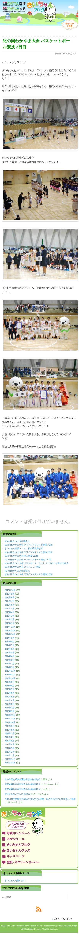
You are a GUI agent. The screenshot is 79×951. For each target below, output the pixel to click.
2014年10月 (10, 634)
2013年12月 (10, 671)
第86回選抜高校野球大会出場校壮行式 (22, 784)
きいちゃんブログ (39, 844)
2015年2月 (9, 619)
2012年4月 (9, 744)
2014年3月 (9, 660)
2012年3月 (9, 748)
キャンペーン (39, 833)
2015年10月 (10, 590)
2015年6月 (9, 605)
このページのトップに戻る (63, 919)
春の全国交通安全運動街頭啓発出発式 (22, 779)
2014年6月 (9, 649)
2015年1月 (9, 623)
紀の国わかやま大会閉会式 (17, 541)
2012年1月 (9, 755)
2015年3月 (9, 616)
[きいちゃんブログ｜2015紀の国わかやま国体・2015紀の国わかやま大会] (28, 11)
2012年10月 (10, 722)
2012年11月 (10, 719)
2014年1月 (9, 667)
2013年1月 (9, 711)
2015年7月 (9, 601)
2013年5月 (9, 697)
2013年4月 (9, 700)
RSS (39, 909)
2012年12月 (10, 715)
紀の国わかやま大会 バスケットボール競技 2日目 (28, 559)
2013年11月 (10, 675)
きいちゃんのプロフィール (39, 825)
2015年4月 (9, 612)
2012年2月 (9, 752)
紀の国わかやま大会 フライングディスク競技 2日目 (29, 552)
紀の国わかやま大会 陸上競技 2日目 (21, 556)
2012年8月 (9, 730)
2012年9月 (9, 726)
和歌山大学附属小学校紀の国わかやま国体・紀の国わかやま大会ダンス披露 (40, 799)
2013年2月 (9, 707)
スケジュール (39, 839)
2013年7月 (9, 689)
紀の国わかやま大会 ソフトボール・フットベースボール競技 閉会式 (36, 563)
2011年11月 (10, 763)
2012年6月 (9, 737)
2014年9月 (9, 638)
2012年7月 (9, 733)
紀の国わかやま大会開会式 (17, 570)
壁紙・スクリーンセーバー (39, 862)
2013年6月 (9, 693)
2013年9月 (9, 682)
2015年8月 (9, 597)
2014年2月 (9, 663)
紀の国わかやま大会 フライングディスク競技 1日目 (29, 574)
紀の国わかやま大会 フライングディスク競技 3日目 (29, 545)
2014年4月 (9, 656)
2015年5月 (9, 608)
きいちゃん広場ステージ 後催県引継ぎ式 (24, 548)
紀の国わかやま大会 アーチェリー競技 (23, 567)
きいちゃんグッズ (39, 850)
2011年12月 (10, 759)
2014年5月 (9, 652)
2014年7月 (9, 645)
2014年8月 (9, 641)
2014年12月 (10, 627)
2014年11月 (10, 630)
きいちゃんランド (39, 814)
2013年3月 (9, 704)
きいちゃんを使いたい (15, 880)
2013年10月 (10, 678)
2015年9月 (9, 594)
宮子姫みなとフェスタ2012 (17, 794)
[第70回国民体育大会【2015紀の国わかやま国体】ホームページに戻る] (69, 29)
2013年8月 (9, 685)
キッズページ (39, 856)
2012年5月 (9, 741)
